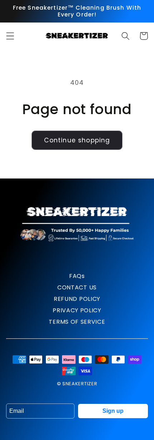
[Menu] (10, 36)
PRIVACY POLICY (77, 310)
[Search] (125, 36)
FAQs (77, 276)
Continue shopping (77, 140)
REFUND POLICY (77, 299)
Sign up (113, 411)
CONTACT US (77, 287)
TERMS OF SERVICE (77, 322)
